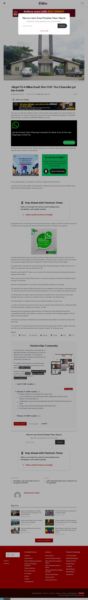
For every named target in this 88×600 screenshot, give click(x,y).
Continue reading (44, 31)
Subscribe (62, 26)
